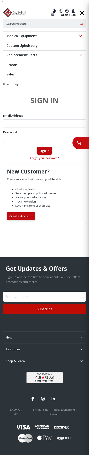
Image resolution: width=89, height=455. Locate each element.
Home (6, 84)
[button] (82, 11)
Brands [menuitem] (12, 65)
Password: (10, 132)
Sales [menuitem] (10, 74)
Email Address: (13, 116)
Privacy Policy (41, 409)
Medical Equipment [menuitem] (21, 36)
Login (17, 84)
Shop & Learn (15, 361)
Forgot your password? (44, 158)
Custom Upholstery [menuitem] (22, 45)
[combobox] (44, 23)
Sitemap (54, 414)
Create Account (21, 216)
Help (9, 337)
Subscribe (44, 309)
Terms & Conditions (64, 409)
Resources (13, 349)
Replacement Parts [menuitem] (21, 55)
